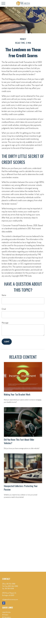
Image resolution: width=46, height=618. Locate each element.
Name (4, 295)
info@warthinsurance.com (10, 599)
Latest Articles (6, 612)
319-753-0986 (10, 584)
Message (5, 322)
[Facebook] (3, 603)
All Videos (5, 615)
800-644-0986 (13, 586)
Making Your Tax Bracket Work (17, 394)
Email (4, 309)
